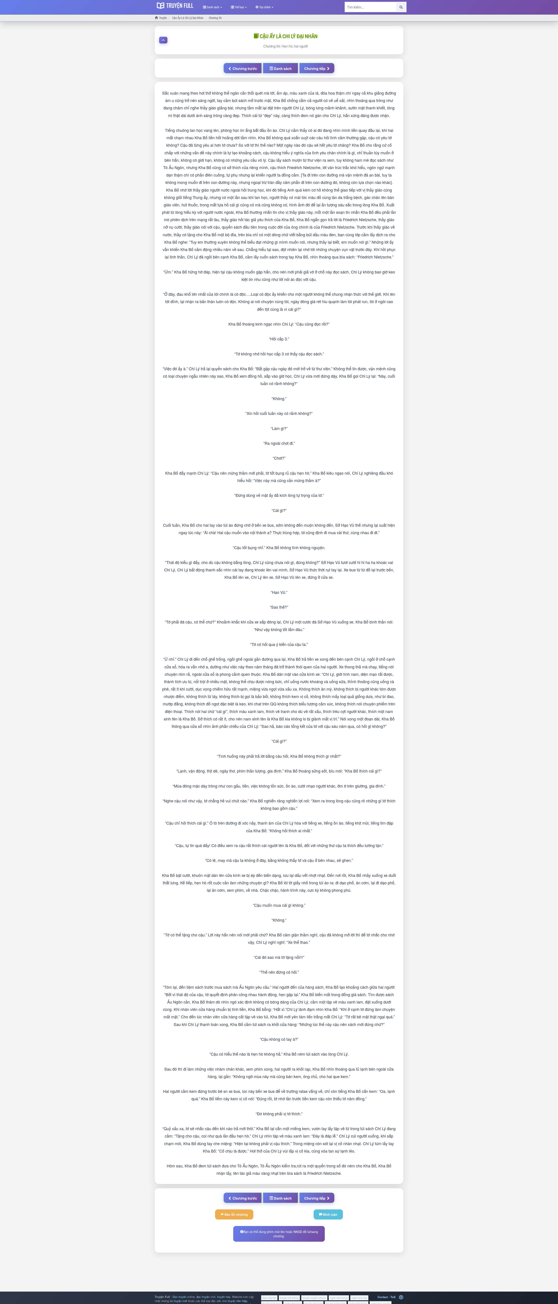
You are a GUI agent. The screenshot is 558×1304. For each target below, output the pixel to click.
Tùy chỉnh (265, 7)
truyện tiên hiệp (237, 1301)
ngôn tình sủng (339, 1298)
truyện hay (223, 1297)
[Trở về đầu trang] (401, 1297)
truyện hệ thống (289, 1298)
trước (245, 68)
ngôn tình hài (359, 1298)
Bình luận (329, 1214)
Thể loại (239, 7)
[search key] (370, 7)
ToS (393, 1297)
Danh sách (213, 7)
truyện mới (180, 1301)
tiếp (315, 68)
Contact (383, 1297)
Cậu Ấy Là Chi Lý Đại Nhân (288, 36)
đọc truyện (203, 1297)
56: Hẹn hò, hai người (285, 46)
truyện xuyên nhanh (314, 1298)
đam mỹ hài (269, 1298)
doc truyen (176, 5)
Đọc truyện (179, 1297)
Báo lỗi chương (236, 1214)
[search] (401, 7)
